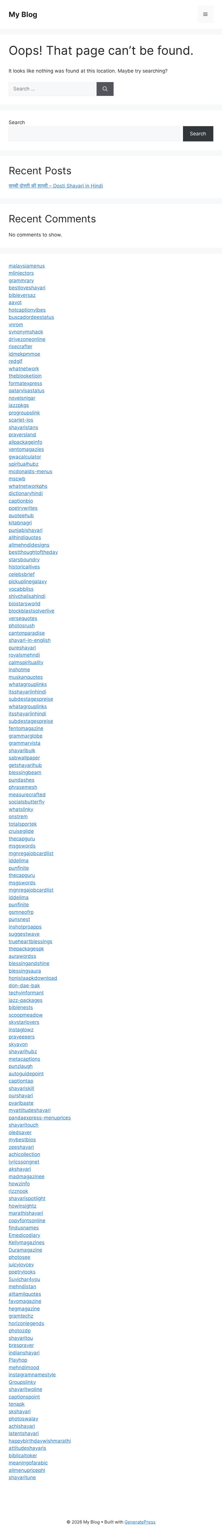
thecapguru (22, 839)
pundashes (21, 780)
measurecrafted (27, 794)
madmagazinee (27, 1176)
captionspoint (24, 1397)
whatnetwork (24, 369)
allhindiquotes (25, 537)
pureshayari (22, 648)
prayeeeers (22, 1037)
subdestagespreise (31, 699)
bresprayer (21, 1345)
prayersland (22, 434)
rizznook (18, 1191)
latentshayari (24, 1433)
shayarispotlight (27, 1198)
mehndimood (24, 1367)
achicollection (24, 1154)
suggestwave (24, 934)
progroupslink (24, 413)
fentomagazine (26, 728)
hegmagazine (24, 1309)
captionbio (21, 501)
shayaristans (23, 427)
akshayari (20, 1169)
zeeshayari (21, 1147)
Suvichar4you (24, 1279)
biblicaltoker (23, 1455)
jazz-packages (25, 1000)
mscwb (17, 479)
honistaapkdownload (33, 978)
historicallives (24, 567)
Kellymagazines (27, 1242)
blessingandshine (29, 963)
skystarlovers (24, 1022)
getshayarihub (25, 765)
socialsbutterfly (27, 802)
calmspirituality (26, 662)
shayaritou (21, 1338)
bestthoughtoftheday (33, 552)
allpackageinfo (25, 442)
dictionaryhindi (26, 493)
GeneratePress (140, 1522)
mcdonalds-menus (30, 471)
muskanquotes (26, 677)
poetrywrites (23, 508)
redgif (15, 361)
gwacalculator (25, 457)
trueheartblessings (30, 941)
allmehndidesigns (29, 545)
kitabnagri (20, 523)
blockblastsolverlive (31, 611)
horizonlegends (26, 1323)
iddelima (19, 860)
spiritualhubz (23, 464)
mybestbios (22, 1139)
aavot (15, 302)
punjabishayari (25, 530)
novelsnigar (22, 398)
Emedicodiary (24, 1235)
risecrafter (20, 346)
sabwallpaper (24, 758)
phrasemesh (23, 787)
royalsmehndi (24, 655)
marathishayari (26, 1213)
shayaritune (22, 1477)
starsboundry (24, 559)
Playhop (18, 1360)
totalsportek (23, 824)
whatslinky (21, 809)
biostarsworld (24, 604)
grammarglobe (25, 736)
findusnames (24, 1228)
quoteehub (21, 515)
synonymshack (26, 332)
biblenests (21, 1007)
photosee (19, 1257)
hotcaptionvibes (27, 310)
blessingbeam (25, 772)
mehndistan (22, 1286)
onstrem (18, 816)
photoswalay (23, 1419)
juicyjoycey (21, 1264)
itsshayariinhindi (27, 692)
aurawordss (22, 956)
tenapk (17, 1404)
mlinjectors (21, 273)
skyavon (18, 1044)
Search (17, 122)
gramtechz (21, 1316)
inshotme (19, 669)
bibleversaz (22, 295)
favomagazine (25, 1301)
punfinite (19, 868)
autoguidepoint (26, 1074)
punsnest (19, 919)
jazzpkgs (19, 405)
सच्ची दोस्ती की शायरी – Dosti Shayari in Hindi (56, 186)
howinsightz (22, 1206)
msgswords (22, 846)
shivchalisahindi (27, 596)
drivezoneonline (27, 339)
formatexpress (25, 383)
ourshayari (21, 1095)
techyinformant (26, 993)
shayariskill (21, 1088)
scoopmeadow (26, 1015)
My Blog (23, 14)
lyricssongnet (24, 1162)
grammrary (21, 280)
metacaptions (24, 1059)
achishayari (22, 1426)
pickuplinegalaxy (28, 581)
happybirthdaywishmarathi (40, 1441)
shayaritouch (23, 1125)
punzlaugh (21, 1066)
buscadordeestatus (31, 317)
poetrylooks (22, 1272)
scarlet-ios (21, 420)
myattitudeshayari (30, 1110)
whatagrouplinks (28, 684)
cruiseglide (21, 831)
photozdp (20, 1330)
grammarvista (24, 743)
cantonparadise (27, 633)
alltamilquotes (25, 1294)
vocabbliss (21, 589)
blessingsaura (25, 971)
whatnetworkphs (28, 486)
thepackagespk (26, 949)
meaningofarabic (28, 1463)
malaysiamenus (27, 266)
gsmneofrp (21, 912)
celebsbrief (22, 574)
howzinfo (19, 1184)
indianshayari (24, 1353)
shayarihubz (23, 1051)
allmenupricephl (27, 1470)
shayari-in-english (30, 640)
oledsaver (20, 1132)
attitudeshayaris (27, 1448)
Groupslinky (22, 1382)
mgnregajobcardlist (31, 853)
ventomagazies (26, 449)
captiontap (21, 1081)
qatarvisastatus (27, 390)
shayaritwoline (25, 1389)
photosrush (22, 625)
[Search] (105, 89)
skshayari (20, 1411)
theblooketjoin (25, 376)
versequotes (23, 618)
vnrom (16, 324)
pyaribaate (21, 1103)
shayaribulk (22, 750)
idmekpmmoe (24, 354)
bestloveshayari (27, 288)
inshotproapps (25, 927)
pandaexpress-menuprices (40, 1118)
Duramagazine (25, 1250)
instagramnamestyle (32, 1374)
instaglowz (21, 1029)
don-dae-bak (24, 985)
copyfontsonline (27, 1220)
